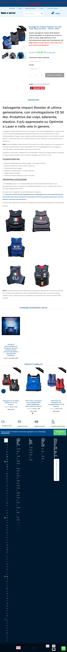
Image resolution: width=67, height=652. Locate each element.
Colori (31, 65)
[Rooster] (37, 88)
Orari (20, 8)
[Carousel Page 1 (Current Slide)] (32, 413)
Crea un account (52, 8)
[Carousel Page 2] (34, 413)
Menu (57, 13)
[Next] (23, 38)
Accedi (41, 8)
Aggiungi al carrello (54, 75)
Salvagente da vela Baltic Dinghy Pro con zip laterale (11, 402)
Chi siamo (12, 8)
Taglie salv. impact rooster (39, 57)
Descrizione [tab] (33, 100)
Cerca (42, 13)
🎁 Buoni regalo (31, 8)
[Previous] (5, 38)
